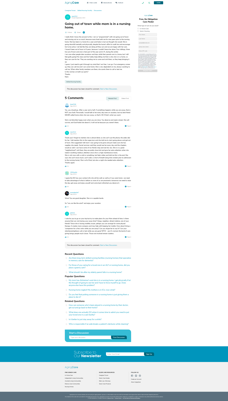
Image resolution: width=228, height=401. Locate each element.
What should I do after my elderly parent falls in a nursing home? (95, 272)
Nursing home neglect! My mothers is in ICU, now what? (92, 290)
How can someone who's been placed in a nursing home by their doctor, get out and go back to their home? (98, 306)
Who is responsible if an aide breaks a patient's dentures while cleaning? (99, 324)
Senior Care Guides (104, 378)
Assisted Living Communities (73, 381)
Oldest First (125, 98)
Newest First (112, 98)
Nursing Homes (69, 387)
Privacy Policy (145, 66)
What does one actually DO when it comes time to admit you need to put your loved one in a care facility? (99, 313)
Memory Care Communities (72, 384)
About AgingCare (136, 382)
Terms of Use (110, 398)
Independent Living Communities (74, 378)
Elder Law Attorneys (104, 381)
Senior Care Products (105, 384)
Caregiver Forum (103, 375)
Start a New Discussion (108, 89)
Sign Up (149, 354)
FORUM (120, 3)
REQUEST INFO (147, 71)
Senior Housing (145, 31)
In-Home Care (144, 29)
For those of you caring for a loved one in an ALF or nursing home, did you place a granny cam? (99, 266)
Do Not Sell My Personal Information (131, 398)
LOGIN (158, 3)
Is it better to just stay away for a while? (85, 319)
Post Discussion (119, 337)
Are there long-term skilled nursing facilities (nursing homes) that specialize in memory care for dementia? (100, 259)
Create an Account (136, 379)
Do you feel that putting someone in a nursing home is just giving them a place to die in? (99, 295)
